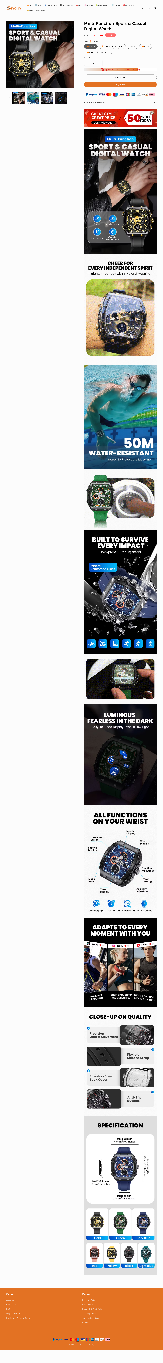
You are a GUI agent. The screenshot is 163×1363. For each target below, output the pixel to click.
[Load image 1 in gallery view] (19, 98)
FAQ (8, 1309)
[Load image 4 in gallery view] (61, 98)
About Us (10, 1300)
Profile (85, 1322)
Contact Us (11, 1304)
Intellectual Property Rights (18, 1318)
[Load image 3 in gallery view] (47, 98)
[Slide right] (71, 98)
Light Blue (104, 52)
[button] (50, 5)
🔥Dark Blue (107, 46)
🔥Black (145, 46)
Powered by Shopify (87, 1345)
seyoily (77, 1345)
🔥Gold (90, 52)
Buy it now (120, 84)
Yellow (132, 46)
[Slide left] (9, 98)
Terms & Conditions (90, 1318)
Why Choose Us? (13, 1313)
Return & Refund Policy (92, 1309)
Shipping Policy (89, 1313)
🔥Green (91, 46)
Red (121, 46)
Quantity (87, 58)
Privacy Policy (88, 1304)
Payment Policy (89, 1300)
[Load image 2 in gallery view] (33, 98)
